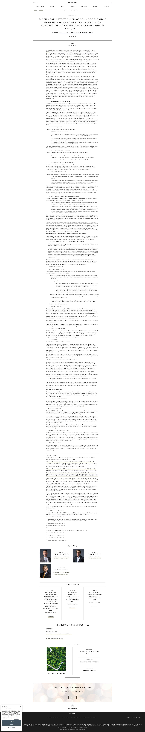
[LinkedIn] (69, 46)
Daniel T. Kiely (76, 32)
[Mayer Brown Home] (72, 2)
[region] (11, 718)
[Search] (111, 2)
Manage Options (11, 727)
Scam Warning (74, 717)
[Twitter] (75, 46)
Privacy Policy (65, 717)
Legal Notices (56, 717)
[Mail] (71, 45)
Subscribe (72, 697)
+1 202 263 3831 (65, 572)
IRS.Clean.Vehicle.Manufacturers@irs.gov (62, 514)
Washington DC (57, 556)
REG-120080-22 (93, 93)
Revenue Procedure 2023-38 (89, 53)
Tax (47, 636)
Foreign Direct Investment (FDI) (54, 638)
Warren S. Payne (87, 32)
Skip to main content (5, 0)
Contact (90, 717)
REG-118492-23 (62, 53)
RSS (94, 717)
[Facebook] (73, 46)
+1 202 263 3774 (65, 556)
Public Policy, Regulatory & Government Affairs (59, 633)
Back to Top (72, 708)
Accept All (12, 721)
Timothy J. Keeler (64, 32)
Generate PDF (72, 36)
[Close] (20, 707)
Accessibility (82, 717)
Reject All (11, 724)
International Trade (51, 631)
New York (90, 556)
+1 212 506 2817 (97, 556)
